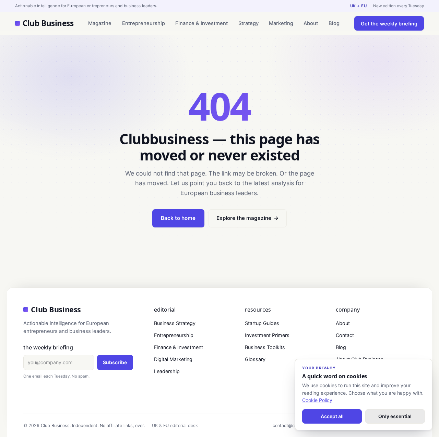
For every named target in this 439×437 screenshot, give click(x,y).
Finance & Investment (201, 23)
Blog (334, 23)
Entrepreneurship (143, 23)
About (311, 23)
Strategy (248, 23)
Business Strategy (174, 323)
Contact (345, 335)
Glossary (255, 359)
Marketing (281, 23)
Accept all (332, 416)
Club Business (48, 23)
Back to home (178, 218)
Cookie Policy (317, 400)
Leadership (167, 371)
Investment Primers (267, 335)
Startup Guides (262, 323)
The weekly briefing (48, 347)
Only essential (395, 416)
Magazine (99, 23)
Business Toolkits (265, 347)
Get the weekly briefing (389, 23)
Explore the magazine (247, 218)
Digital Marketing (173, 359)
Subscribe (115, 362)
